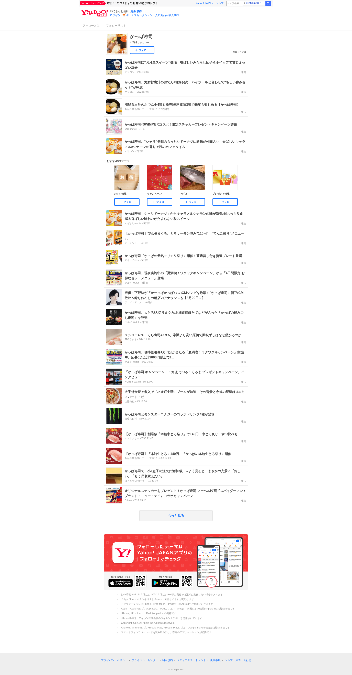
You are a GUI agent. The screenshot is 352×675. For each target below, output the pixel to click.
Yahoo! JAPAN (204, 3)
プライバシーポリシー (114, 660)
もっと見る (176, 515)
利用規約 (167, 660)
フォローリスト (116, 25)
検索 (268, 3)
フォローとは (91, 25)
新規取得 (136, 11)
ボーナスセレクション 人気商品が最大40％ (152, 15)
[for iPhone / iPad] (120, 583)
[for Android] (165, 583)
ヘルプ (220, 3)
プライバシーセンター (145, 660)
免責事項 (215, 660)
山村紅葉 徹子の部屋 (255, 3)
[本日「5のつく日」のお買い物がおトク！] (128, 3)
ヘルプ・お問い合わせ (238, 660)
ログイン (115, 15)
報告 (243, 72)
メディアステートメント (191, 660)
